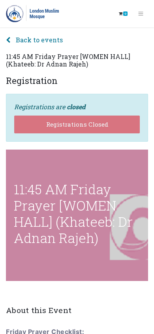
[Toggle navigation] (140, 13)
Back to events (38, 40)
